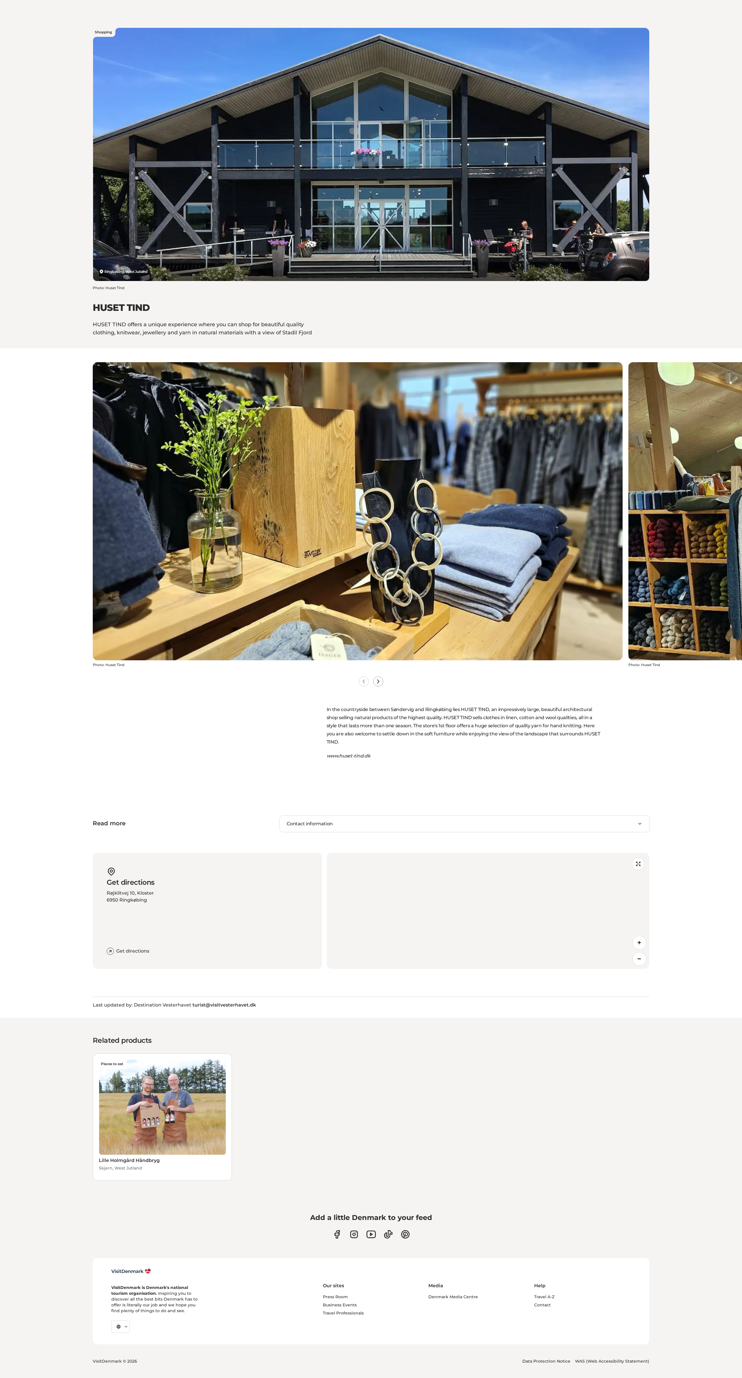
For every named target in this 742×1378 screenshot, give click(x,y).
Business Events (340, 1305)
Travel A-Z (544, 1296)
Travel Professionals (343, 1313)
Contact (542, 1305)
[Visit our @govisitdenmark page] (388, 1234)
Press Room (335, 1296)
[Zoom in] (639, 943)
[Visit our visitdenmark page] (371, 1234)
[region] (488, 911)
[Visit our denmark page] (337, 1234)
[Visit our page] (354, 1234)
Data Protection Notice (546, 1361)
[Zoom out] (639, 959)
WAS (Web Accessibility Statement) (612, 1361)
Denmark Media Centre (453, 1296)
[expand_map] (638, 863)
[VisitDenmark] (131, 1271)
